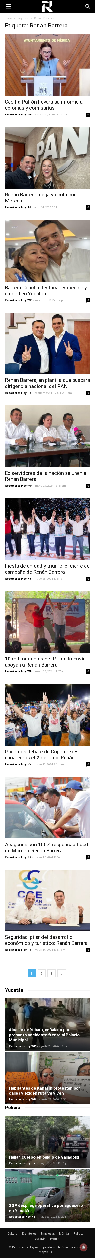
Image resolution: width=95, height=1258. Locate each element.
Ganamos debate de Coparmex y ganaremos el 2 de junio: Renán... (41, 755)
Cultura (13, 1234)
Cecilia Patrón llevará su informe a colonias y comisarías (44, 105)
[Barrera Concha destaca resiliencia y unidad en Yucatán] (47, 251)
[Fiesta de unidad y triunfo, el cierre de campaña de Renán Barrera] (47, 529)
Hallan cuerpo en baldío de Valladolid (44, 1157)
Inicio (8, 18)
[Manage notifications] (83, 1247)
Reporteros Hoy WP (18, 114)
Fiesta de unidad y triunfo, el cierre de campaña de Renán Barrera (47, 569)
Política (79, 1234)
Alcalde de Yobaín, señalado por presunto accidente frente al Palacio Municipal (44, 1034)
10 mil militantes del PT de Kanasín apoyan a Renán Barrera (45, 662)
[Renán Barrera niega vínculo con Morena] (47, 158)
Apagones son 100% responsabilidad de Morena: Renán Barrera (46, 847)
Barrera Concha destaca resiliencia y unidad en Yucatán (46, 291)
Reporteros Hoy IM (18, 207)
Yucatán (40, 1239)
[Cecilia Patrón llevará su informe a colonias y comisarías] (47, 65)
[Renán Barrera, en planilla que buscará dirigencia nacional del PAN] (47, 343)
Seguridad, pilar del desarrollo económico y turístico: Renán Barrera (46, 940)
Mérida (64, 1234)
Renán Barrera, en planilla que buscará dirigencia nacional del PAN (47, 383)
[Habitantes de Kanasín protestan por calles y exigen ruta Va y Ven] (47, 1078)
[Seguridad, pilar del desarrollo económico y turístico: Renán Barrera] (47, 900)
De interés (29, 1234)
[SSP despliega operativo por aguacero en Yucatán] (47, 1195)
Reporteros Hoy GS (18, 857)
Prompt (55, 1239)
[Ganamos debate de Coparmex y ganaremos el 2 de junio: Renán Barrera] (47, 715)
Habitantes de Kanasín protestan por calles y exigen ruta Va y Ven (44, 1091)
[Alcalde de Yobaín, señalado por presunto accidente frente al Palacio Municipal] (47, 1024)
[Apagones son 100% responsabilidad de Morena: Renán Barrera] (47, 807)
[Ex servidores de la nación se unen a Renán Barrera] (47, 436)
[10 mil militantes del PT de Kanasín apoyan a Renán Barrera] (47, 622)
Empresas (48, 1234)
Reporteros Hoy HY (18, 393)
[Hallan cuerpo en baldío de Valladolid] (47, 1142)
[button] (88, 6)
